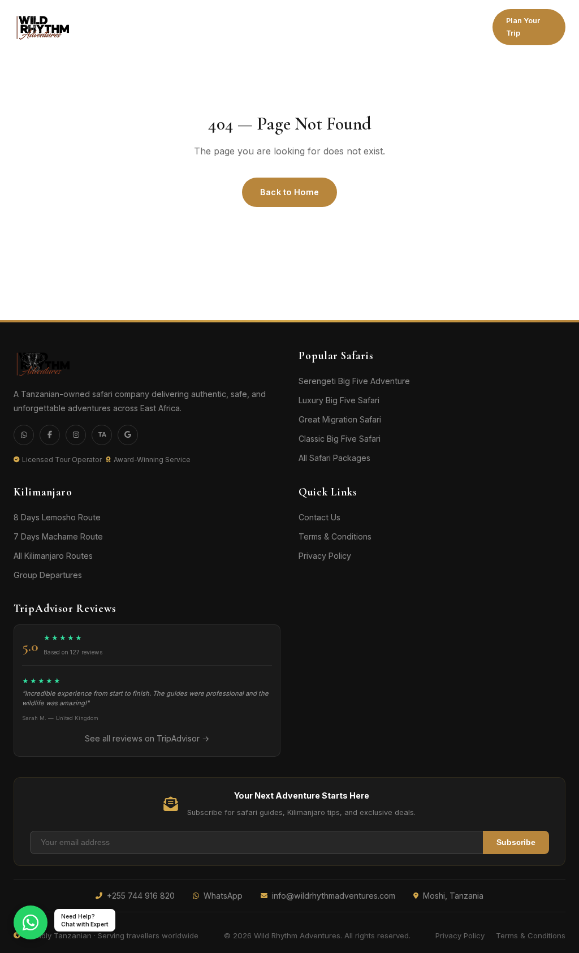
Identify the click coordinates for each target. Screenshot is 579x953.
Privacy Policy (325, 555)
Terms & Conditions (335, 536)
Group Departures (48, 575)
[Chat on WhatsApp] (30, 922)
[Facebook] (50, 435)
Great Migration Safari (340, 419)
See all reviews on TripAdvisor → (147, 738)
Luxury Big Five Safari (339, 400)
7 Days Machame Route (58, 536)
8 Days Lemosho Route (57, 517)
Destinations (237, 26)
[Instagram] (76, 435)
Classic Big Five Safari (340, 438)
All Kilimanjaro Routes (53, 555)
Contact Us (319, 517)
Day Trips (359, 27)
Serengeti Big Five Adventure (354, 381)
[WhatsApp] (24, 435)
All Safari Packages (334, 458)
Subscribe (515, 842)
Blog (463, 26)
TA (102, 434)
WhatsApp (223, 895)
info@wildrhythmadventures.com (333, 895)
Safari (170, 24)
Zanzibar (308, 26)
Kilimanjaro (103, 24)
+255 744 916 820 (141, 895)
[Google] (128, 435)
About (419, 26)
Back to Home (289, 192)
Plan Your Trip (523, 26)
